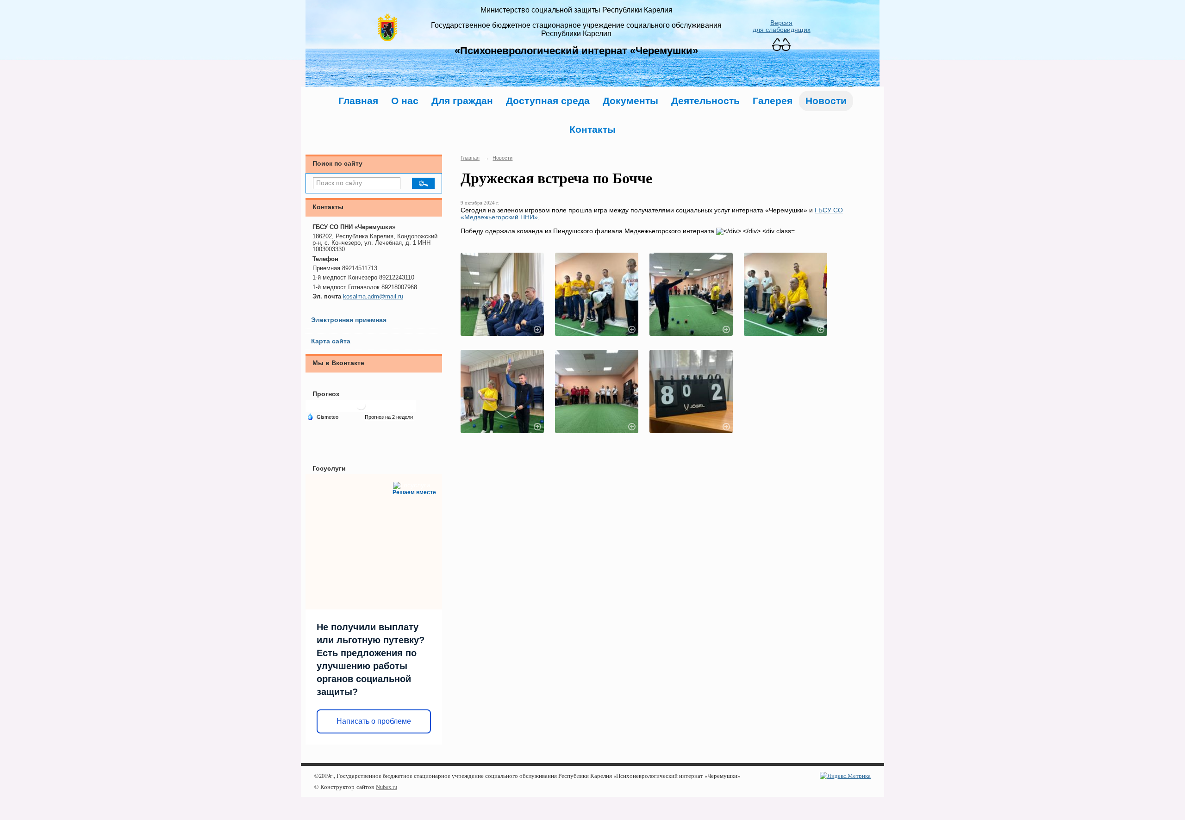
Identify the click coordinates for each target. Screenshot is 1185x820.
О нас (404, 100)
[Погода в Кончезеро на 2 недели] (389, 417)
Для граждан (462, 100)
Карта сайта (330, 341)
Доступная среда (548, 100)
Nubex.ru (386, 787)
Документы (630, 100)
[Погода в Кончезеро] (361, 408)
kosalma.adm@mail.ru (373, 296)
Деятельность (705, 100)
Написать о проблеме (374, 721)
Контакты (592, 129)
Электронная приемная (349, 320)
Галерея (772, 100)
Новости (826, 100)
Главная (358, 100)
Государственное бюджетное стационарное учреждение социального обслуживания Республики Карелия (576, 29)
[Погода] (322, 416)
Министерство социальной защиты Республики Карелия (576, 10)
